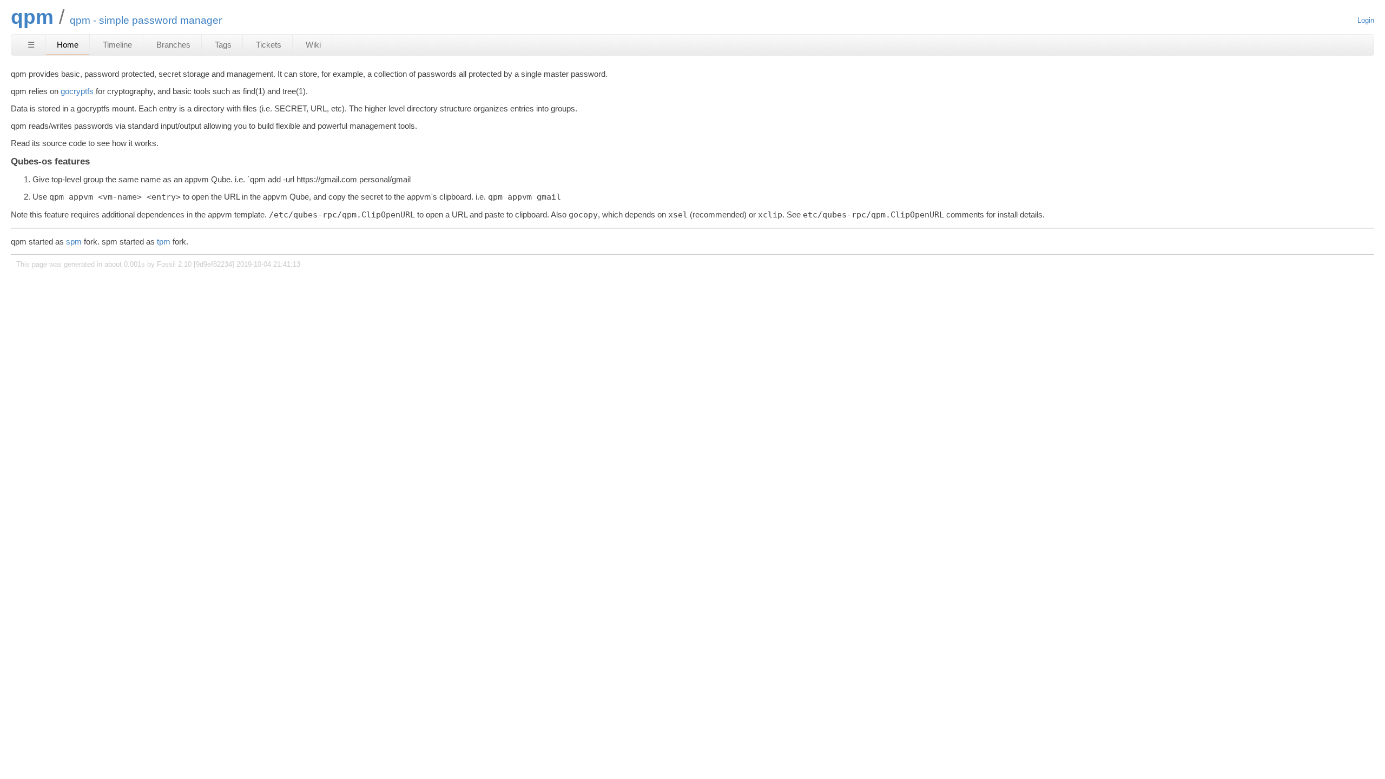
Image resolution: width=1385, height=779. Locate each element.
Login (1365, 20)
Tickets (268, 44)
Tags (223, 44)
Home (67, 44)
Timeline (117, 44)
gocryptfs (77, 91)
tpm (163, 241)
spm (74, 241)
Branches (173, 44)
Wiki (313, 44)
